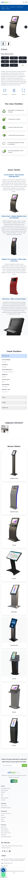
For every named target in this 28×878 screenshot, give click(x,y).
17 (22, 61)
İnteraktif (3, 792)
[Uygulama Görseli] (4, 429)
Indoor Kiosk (12, 6)
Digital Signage (4, 790)
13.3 (5, 61)
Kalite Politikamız (5, 831)
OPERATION (5, 407)
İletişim (14, 781)
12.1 (23, 58)
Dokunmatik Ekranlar (5, 788)
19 (13, 65)
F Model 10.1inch (14, 645)
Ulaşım (2, 815)
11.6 (14, 58)
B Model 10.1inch (14, 511)
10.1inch (14, 545)
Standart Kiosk (20, 6)
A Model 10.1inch (14, 478)
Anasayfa (3, 6)
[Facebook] (2, 851)
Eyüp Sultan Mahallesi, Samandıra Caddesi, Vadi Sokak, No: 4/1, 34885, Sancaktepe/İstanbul (14, 859)
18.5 (5, 65)
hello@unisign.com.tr (8, 863)
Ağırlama (3, 821)
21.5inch (7, 8)
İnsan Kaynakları (4, 829)
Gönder (24, 765)
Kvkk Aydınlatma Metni (6, 836)
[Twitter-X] (7, 851)
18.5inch (14, 678)
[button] (25, 27)
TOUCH (3, 397)
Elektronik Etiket (5, 798)
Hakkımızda (3, 827)
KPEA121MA (14, 612)
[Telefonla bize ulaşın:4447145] (3, 870)
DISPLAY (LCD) (5, 356)
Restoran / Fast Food (6, 813)
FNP (14, 873)
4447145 (5, 866)
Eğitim (2, 819)
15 (13, 61)
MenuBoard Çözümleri (6, 807)
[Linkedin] (4, 851)
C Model (2, 8)
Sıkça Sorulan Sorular (6, 833)
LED (2, 796)
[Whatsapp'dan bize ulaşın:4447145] (3, 875)
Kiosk (8, 6)
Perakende (3, 817)
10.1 (5, 58)
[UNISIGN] (6, 2)
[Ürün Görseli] (14, 27)
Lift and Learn (4, 805)
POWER (3, 402)
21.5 (23, 65)
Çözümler (3, 800)
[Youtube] (10, 851)
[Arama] (24, 2)
